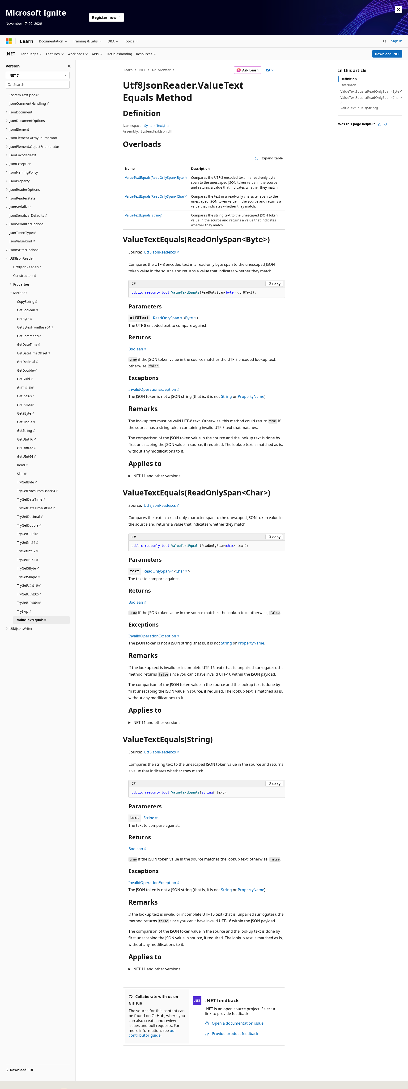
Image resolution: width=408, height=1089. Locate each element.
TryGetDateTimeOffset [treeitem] (34, 508)
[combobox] (38, 75)
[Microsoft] (9, 41)
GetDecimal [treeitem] (26, 361)
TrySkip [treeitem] (22, 611)
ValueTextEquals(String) (143, 215)
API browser (161, 70)
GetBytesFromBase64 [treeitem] (33, 327)
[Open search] (384, 41)
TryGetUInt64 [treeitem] (27, 602)
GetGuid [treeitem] (23, 379)
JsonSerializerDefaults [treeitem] (26, 215)
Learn (128, 70)
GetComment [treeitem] (27, 336)
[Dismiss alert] (398, 9)
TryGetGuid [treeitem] (26, 534)
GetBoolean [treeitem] (26, 310)
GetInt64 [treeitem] (24, 405)
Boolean (135, 349)
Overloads (348, 85)
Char (180, 571)
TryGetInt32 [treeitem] (26, 551)
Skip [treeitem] (20, 473)
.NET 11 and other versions (156, 475)
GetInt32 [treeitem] (24, 396)
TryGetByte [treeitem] (25, 482)
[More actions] (281, 70)
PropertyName (251, 396)
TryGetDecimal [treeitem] (28, 516)
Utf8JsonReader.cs (160, 252)
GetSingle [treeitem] (24, 422)
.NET (142, 70)
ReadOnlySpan (166, 317)
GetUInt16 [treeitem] (25, 439)
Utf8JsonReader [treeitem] (25, 267)
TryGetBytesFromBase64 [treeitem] (36, 491)
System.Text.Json (157, 125)
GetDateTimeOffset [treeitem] (32, 353)
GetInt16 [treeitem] (24, 387)
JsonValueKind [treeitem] (20, 241)
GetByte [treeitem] (23, 318)
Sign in (396, 41)
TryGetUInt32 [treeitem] (27, 594)
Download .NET (387, 54)
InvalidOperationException (152, 389)
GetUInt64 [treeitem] (25, 456)
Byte (189, 317)
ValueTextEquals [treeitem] (30, 620)
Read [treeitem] (21, 465)
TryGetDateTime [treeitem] (29, 499)
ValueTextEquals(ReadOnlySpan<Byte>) (156, 177)
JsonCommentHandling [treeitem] (27, 103)
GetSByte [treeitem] (24, 413)
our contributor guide (152, 1033)
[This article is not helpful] (385, 124)
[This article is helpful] (379, 124)
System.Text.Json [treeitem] (22, 95)
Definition (348, 79)
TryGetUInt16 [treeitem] (27, 585)
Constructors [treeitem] (23, 275)
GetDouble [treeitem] (25, 370)
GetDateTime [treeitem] (27, 344)
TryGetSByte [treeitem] (26, 568)
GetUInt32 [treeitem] (25, 447)
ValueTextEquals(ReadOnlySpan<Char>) (156, 196)
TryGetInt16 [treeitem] (26, 542)
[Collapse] (69, 66)
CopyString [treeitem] (25, 301)
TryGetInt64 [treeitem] (26, 559)
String (226, 396)
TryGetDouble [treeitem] (27, 525)
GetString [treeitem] (24, 430)
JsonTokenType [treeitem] (21, 232)
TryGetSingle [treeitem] (27, 577)
